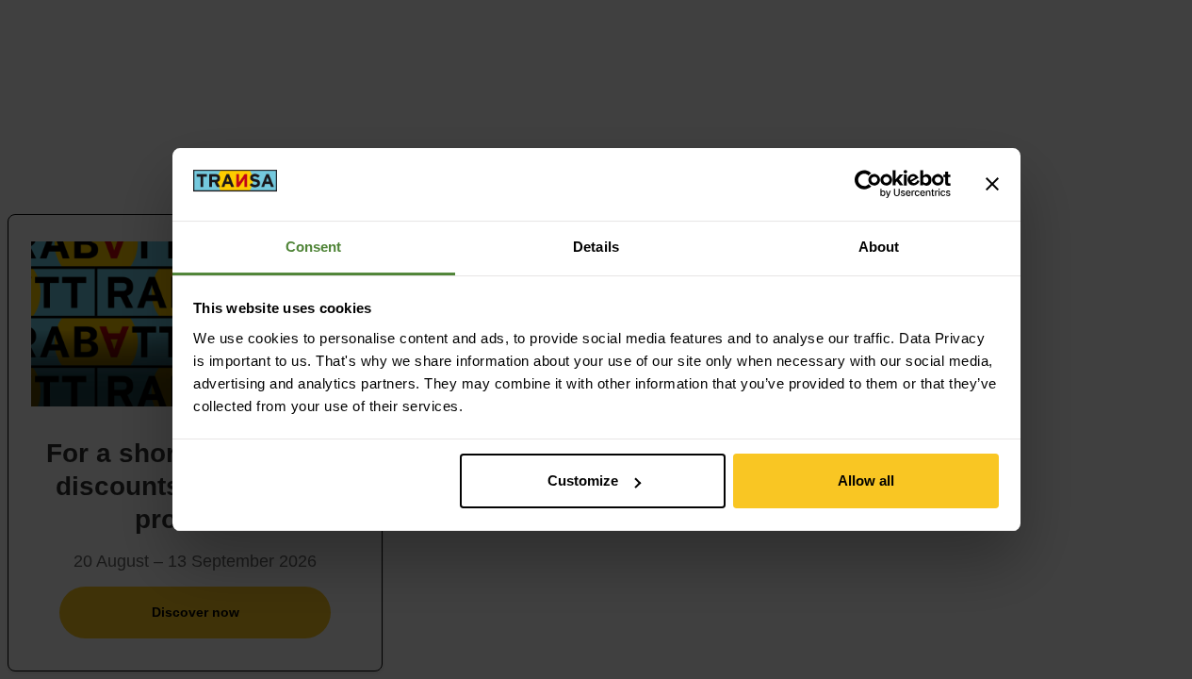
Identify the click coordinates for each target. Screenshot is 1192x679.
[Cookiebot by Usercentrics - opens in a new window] (868, 184)
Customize (582, 480)
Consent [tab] (314, 247)
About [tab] (879, 247)
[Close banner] (992, 183)
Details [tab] (596, 247)
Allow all (866, 480)
